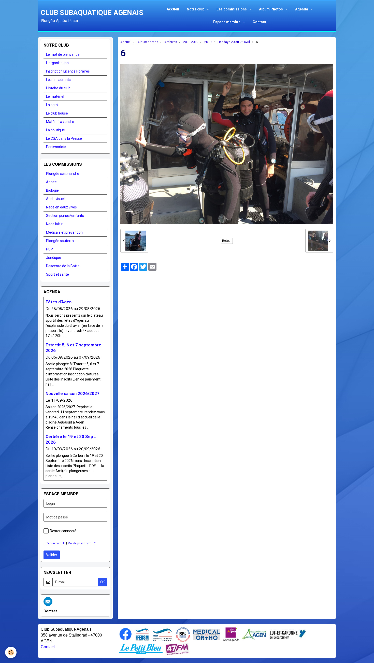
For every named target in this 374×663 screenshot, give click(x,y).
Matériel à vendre (60, 122)
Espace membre (227, 22)
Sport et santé (57, 274)
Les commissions (232, 9)
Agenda (302, 9)
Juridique (53, 258)
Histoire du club (58, 88)
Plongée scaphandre (62, 174)
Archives (170, 42)
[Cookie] (11, 652)
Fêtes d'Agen (58, 301)
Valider (51, 555)
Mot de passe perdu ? (81, 543)
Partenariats (56, 147)
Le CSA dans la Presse (64, 138)
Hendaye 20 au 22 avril (234, 42)
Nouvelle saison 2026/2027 (72, 393)
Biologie (52, 190)
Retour (227, 241)
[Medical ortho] (206, 634)
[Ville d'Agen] (231, 634)
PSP (49, 249)
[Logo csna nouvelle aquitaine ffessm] (162, 634)
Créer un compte (54, 543)
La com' (52, 105)
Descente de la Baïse (63, 266)
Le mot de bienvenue (63, 54)
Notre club (196, 9)
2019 (207, 42)
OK (102, 582)
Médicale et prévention (64, 232)
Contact (259, 22)
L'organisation (57, 63)
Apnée (51, 182)
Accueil (173, 9)
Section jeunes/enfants (65, 216)
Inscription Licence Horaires (68, 71)
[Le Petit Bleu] (141, 648)
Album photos (147, 42)
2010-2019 (190, 42)
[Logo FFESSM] (142, 634)
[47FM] (177, 648)
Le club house (57, 113)
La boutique (55, 130)
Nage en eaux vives (61, 207)
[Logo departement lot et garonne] (287, 634)
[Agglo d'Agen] (254, 634)
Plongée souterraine (62, 241)
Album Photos (271, 9)
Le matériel (55, 96)
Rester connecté (63, 531)
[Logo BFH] (183, 634)
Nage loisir (54, 224)
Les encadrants (58, 80)
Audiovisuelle (56, 199)
